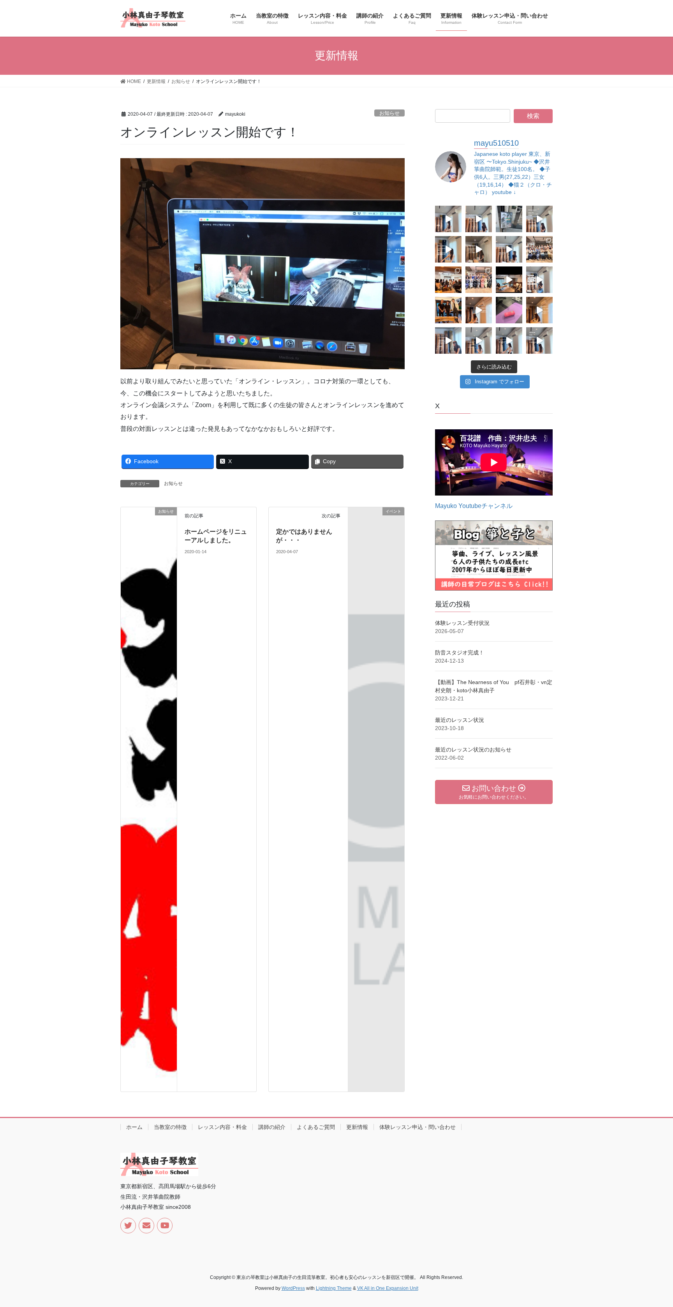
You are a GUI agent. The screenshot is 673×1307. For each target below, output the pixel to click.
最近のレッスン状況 (459, 720)
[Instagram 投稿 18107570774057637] (539, 279)
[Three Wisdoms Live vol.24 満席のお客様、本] (448, 310)
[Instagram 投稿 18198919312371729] (478, 219)
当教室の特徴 (170, 1127)
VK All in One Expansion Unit (387, 1288)
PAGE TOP (650, 1261)
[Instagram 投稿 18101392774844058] (539, 340)
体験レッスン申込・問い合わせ (417, 1127)
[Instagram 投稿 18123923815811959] (448, 249)
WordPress (293, 1288)
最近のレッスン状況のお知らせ (473, 749)
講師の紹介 (271, 1127)
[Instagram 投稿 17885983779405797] (478, 340)
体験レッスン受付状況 (462, 623)
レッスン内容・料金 (222, 1127)
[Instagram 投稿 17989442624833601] (539, 219)
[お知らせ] (149, 798)
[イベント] (376, 523)
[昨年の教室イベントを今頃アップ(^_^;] (478, 279)
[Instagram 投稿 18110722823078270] (509, 249)
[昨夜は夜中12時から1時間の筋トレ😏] (509, 310)
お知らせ (389, 113)
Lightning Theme (334, 1288)
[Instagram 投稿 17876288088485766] (539, 310)
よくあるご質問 (316, 1127)
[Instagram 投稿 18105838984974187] (448, 340)
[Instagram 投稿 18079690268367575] (509, 340)
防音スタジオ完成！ (459, 652)
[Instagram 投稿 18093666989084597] (448, 219)
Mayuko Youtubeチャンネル (474, 506)
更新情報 (357, 1127)
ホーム (134, 1127)
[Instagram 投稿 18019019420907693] (478, 249)
